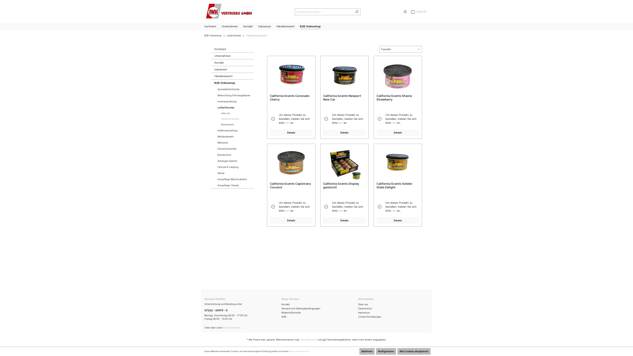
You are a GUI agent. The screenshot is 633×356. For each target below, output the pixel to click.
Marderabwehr (226, 136)
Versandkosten (308, 339)
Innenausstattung (227, 101)
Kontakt (219, 62)
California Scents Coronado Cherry (289, 97)
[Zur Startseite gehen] (229, 11)
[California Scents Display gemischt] (344, 163)
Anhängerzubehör (227, 161)
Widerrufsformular (291, 312)
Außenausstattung (227, 130)
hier (287, 122)
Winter (221, 173)
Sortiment (220, 49)
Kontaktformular (231, 327)
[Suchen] (357, 11)
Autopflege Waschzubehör (232, 179)
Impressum (220, 69)
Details (291, 132)
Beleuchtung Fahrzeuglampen (234, 95)
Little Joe (225, 113)
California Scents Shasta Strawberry (394, 97)
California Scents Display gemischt (341, 185)
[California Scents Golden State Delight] (398, 163)
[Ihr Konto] (405, 12)
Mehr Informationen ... (300, 351)
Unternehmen (222, 56)
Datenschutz (365, 308)
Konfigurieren (386, 351)
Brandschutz (224, 154)
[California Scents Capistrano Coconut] (291, 163)
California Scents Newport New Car (342, 97)
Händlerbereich (223, 76)
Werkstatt (223, 142)
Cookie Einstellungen (369, 316)
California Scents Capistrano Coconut (290, 185)
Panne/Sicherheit (227, 148)
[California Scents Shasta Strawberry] (398, 75)
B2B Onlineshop (224, 83)
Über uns (363, 304)
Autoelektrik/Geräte (229, 89)
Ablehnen (367, 351)
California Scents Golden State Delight (394, 185)
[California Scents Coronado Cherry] (291, 75)
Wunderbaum (227, 124)
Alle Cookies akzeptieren (414, 351)
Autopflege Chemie (228, 185)
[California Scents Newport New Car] (344, 75)
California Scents (230, 119)
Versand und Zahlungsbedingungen (300, 308)
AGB (283, 316)
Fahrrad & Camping (228, 167)
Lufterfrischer (226, 107)
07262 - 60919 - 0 (215, 310)
